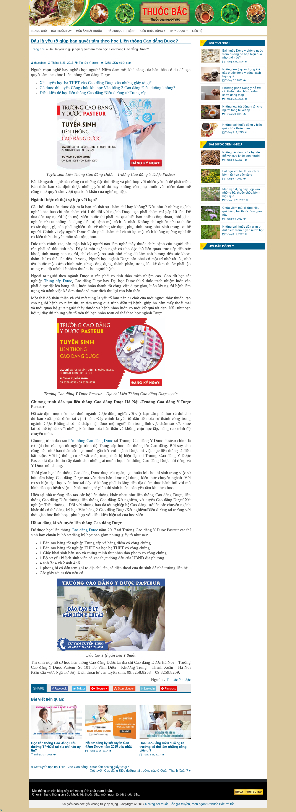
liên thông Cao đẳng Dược (90, 440)
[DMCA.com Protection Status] (248, 794)
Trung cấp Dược (58, 281)
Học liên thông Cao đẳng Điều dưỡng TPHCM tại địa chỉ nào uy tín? (56, 746)
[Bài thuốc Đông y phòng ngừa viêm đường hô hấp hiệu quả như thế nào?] (210, 62)
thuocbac (40, 62)
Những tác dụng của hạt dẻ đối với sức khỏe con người (241, 153)
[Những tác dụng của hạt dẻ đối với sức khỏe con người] (210, 164)
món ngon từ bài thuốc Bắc (120, 794)
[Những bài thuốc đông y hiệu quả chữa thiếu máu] (210, 135)
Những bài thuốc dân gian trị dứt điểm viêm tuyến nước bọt (242, 228)
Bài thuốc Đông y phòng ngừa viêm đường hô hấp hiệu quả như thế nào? (242, 54)
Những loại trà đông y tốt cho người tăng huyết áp (242, 108)
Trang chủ (39, 31)
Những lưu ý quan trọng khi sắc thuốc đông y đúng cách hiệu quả (241, 72)
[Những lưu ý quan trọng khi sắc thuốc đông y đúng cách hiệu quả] (210, 80)
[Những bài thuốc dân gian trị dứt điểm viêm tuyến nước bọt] (210, 237)
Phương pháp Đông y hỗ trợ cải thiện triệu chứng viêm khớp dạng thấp (241, 91)
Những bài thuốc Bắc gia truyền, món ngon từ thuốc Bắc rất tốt (189, 804)
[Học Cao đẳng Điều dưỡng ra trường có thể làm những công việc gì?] (165, 738)
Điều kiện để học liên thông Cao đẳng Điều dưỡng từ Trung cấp (93, 92)
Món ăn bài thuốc (89, 31)
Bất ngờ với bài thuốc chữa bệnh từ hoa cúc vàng (240, 172)
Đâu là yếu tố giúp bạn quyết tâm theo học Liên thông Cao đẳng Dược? (104, 41)
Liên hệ (197, 31)
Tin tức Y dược (89, 62)
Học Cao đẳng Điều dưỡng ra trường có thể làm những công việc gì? (163, 746)
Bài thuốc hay (61, 31)
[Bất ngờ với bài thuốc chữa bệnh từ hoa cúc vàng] (210, 182)
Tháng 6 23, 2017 (62, 62)
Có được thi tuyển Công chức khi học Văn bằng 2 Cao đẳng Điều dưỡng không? (107, 87)
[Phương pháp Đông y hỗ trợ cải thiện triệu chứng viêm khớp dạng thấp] (210, 99)
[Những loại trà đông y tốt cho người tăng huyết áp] (210, 117)
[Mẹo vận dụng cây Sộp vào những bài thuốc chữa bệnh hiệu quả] (210, 199)
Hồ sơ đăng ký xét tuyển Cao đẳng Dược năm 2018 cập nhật (108, 744)
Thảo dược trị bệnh (120, 31)
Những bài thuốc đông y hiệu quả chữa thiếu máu (242, 126)
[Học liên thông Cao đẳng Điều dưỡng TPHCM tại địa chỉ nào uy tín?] (56, 738)
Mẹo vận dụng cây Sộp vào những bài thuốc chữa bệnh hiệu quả (241, 192)
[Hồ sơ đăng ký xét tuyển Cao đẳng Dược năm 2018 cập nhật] (111, 738)
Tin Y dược (177, 31)
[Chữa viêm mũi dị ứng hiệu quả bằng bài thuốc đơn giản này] (210, 219)
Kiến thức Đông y (152, 31)
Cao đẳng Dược (85, 530)
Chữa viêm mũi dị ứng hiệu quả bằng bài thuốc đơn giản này (242, 211)
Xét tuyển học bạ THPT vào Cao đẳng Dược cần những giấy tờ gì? (95, 82)
